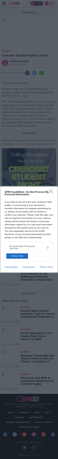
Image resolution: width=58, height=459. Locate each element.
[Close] (52, 192)
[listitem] (29, 247)
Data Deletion (11, 267)
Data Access (29, 267)
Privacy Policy (46, 267)
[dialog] (29, 229)
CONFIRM (17, 256)
